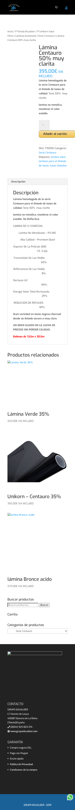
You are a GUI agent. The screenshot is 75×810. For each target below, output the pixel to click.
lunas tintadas (58, 165)
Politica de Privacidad (21, 764)
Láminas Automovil (25, 35)
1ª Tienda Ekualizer (25, 31)
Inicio (10, 31)
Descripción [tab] (18, 181)
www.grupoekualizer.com (24, 731)
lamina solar (58, 157)
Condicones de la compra (23, 769)
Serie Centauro (46, 35)
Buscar (44, 605)
